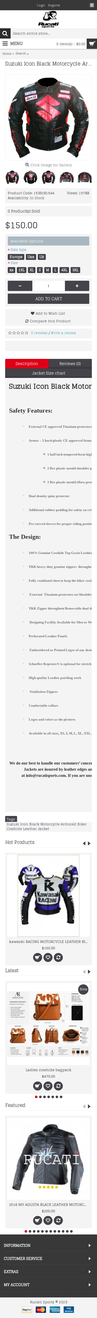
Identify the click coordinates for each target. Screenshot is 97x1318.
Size (14, 263)
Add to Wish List (50, 313)
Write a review (63, 333)
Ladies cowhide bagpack (48, 1070)
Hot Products (19, 842)
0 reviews (39, 333)
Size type (18, 250)
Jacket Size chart (48, 373)
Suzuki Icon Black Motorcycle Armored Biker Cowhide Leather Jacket (47, 827)
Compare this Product (50, 321)
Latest (12, 970)
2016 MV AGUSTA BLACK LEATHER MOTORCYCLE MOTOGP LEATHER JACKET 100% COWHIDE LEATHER (49, 1204)
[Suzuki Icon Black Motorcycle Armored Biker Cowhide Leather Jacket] (48, 117)
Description (27, 363)
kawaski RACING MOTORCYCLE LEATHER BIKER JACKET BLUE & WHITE (49, 941)
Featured (15, 1105)
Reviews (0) (70, 363)
